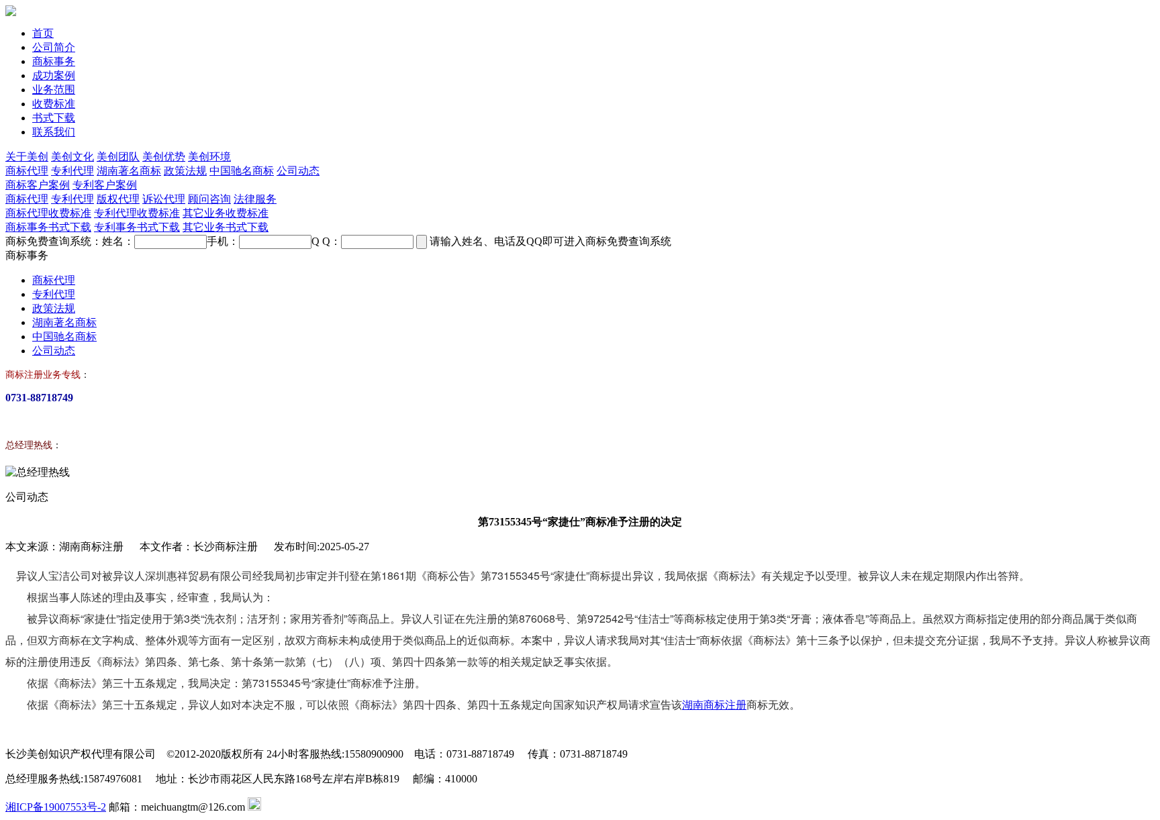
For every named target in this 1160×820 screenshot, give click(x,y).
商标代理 (26, 170)
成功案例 (53, 75)
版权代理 (118, 199)
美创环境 (209, 156)
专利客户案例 (104, 185)
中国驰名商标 (241, 170)
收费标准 (53, 103)
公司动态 (298, 170)
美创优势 (163, 156)
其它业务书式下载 (226, 227)
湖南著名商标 (129, 170)
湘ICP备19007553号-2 (55, 807)
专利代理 (72, 170)
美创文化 (72, 156)
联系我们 (53, 132)
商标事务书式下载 (48, 227)
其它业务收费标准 (226, 213)
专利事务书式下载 (137, 227)
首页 (43, 33)
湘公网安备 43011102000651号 (332, 807)
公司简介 (53, 47)
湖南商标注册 (714, 704)
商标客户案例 (37, 185)
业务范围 (53, 89)
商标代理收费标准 (48, 213)
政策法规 (185, 170)
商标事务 (53, 61)
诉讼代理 (163, 199)
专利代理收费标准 (137, 213)
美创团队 (118, 156)
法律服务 (255, 199)
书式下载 (53, 117)
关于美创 (26, 156)
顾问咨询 (209, 199)
